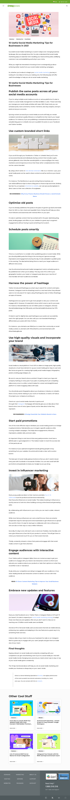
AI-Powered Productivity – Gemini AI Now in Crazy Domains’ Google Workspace (48, 722)
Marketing (12, 39)
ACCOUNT (33, 783)
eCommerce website (32, 186)
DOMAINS (7, 774)
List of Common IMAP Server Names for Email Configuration (20, 754)
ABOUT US (32, 774)
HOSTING (7, 779)
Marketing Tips (19, 39)
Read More (12, 728)
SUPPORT (33, 779)
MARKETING (20, 774)
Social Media (27, 39)
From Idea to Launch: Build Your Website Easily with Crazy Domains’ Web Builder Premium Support (20, 723)
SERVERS (20, 779)
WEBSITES (7, 783)
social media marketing (42, 72)
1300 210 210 (51, 786)
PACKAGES (20, 783)
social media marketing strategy (42, 617)
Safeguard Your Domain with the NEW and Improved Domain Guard (48, 754)
